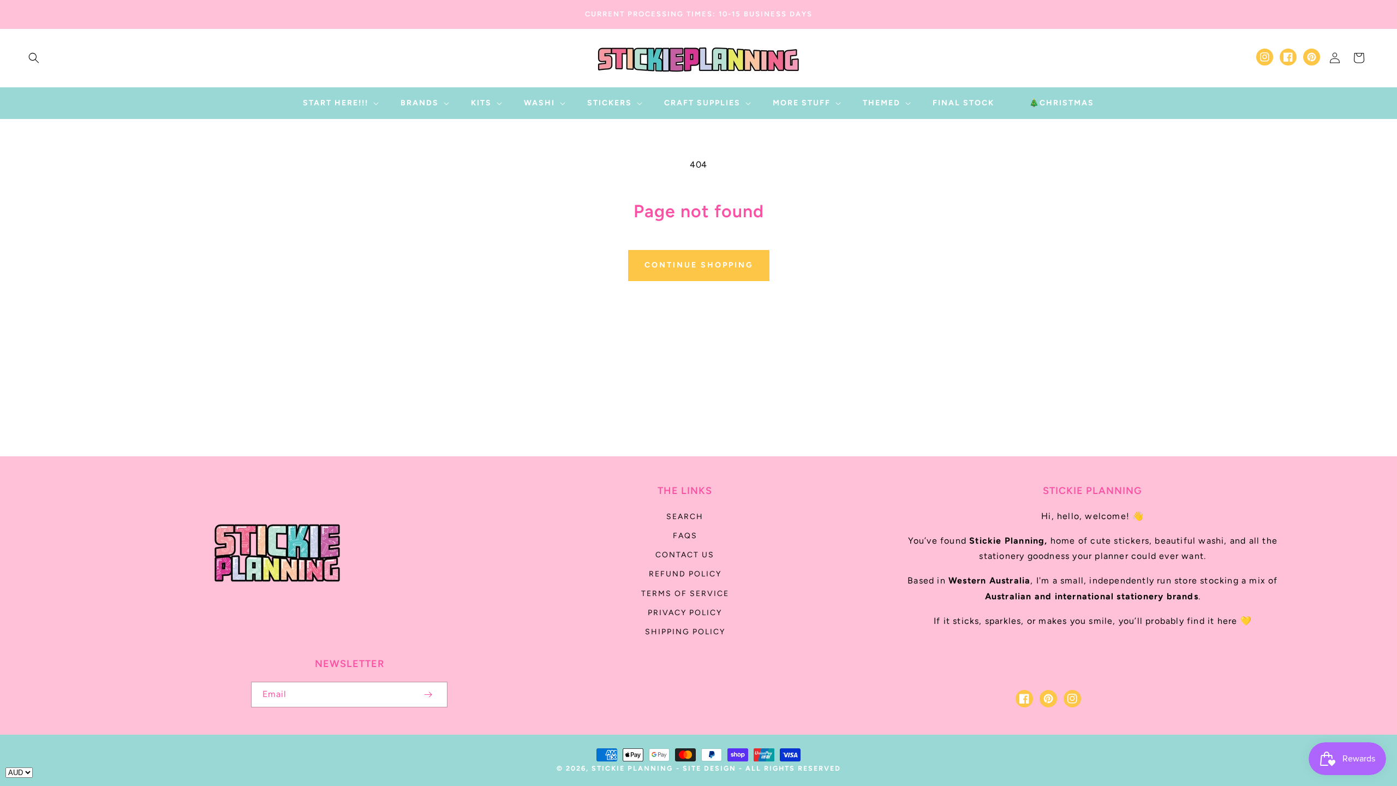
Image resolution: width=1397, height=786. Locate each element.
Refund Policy (685, 574)
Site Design (709, 768)
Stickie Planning (632, 768)
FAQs (685, 535)
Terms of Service (685, 593)
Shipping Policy (685, 631)
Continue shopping (698, 265)
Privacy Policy (685, 612)
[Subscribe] (428, 694)
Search (684, 516)
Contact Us (684, 554)
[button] (34, 58)
